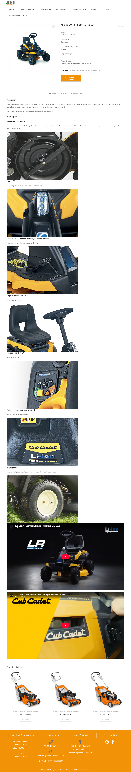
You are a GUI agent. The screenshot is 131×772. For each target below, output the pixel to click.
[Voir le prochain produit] (123, 25)
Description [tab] (53, 94)
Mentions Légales (69, 770)
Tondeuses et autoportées (76, 70)
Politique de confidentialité (82, 770)
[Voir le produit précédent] (119, 25)
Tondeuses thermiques (32, 711)
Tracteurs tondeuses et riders (93, 70)
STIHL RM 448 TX (105, 714)
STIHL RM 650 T (25, 714)
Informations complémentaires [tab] (71, 94)
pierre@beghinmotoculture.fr (51, 761)
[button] (53, 26)
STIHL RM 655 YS (65, 714)
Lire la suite (25, 720)
